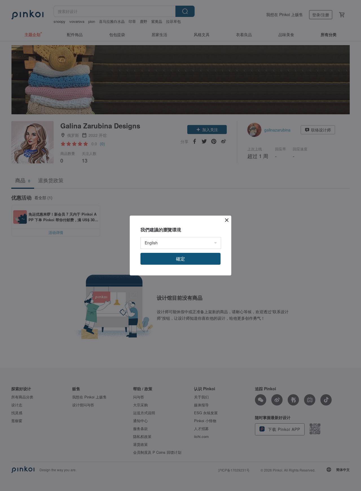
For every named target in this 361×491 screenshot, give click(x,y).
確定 (180, 258)
